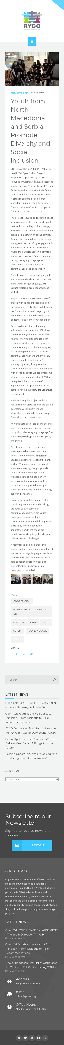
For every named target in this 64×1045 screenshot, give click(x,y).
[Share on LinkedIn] (22, 654)
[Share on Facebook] (14, 654)
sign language (37, 630)
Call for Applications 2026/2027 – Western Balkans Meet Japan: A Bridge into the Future (31, 743)
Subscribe (37, 845)
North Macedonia (24, 622)
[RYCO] (32, 20)
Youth (17, 639)
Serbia (17, 630)
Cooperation (21, 601)
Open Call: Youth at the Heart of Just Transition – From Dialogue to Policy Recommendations (28, 718)
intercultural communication (30, 611)
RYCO (46, 622)
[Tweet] (29, 654)
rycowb (39, 93)
